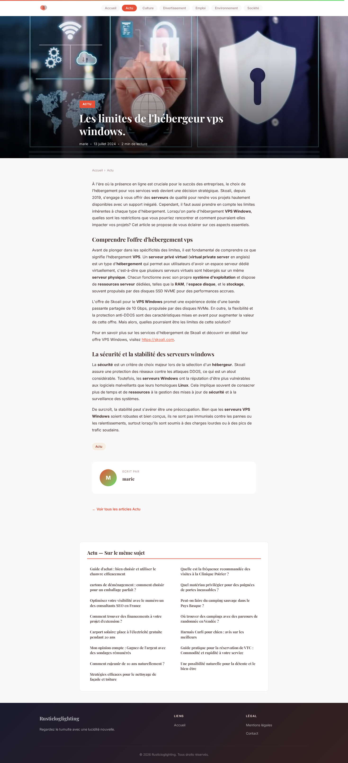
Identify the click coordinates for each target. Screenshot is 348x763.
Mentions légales (259, 725)
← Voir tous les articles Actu (116, 509)
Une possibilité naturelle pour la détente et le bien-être (218, 666)
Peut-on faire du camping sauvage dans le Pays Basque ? (215, 603)
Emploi (200, 8)
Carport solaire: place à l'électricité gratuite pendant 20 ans (126, 634)
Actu (129, 8)
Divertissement (174, 8)
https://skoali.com (158, 339)
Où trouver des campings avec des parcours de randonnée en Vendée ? (219, 619)
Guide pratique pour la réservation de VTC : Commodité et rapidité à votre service (217, 650)
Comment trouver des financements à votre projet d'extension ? (126, 619)
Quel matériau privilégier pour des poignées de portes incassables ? (217, 587)
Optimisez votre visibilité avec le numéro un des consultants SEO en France (127, 603)
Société (253, 8)
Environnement (226, 8)
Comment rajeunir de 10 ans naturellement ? (127, 663)
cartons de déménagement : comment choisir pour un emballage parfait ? (127, 587)
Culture (148, 8)
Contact (252, 733)
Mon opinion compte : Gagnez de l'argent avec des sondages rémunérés (127, 650)
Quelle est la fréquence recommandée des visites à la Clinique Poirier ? (215, 571)
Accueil (110, 8)
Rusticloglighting (59, 718)
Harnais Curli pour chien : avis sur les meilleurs (212, 634)
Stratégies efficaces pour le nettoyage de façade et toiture (123, 677)
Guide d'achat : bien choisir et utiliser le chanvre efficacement (123, 571)
